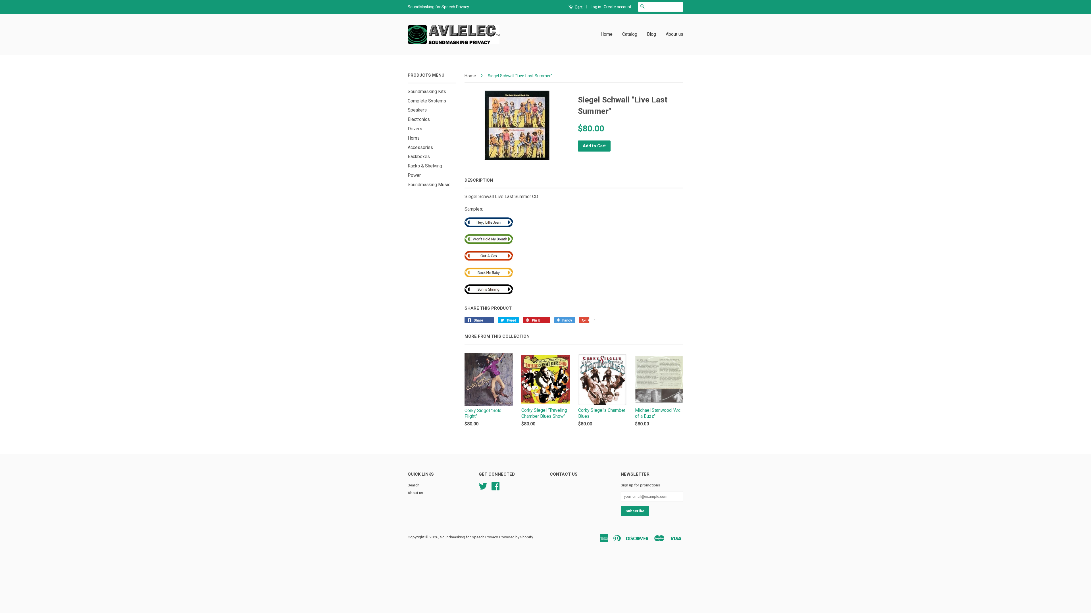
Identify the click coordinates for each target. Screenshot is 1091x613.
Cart (578, 7)
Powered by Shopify (516, 537)
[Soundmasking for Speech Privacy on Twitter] (483, 485)
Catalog (629, 34)
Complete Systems (427, 101)
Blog (651, 34)
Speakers (417, 110)
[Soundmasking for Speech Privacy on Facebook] (495, 485)
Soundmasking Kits (427, 91)
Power (414, 175)
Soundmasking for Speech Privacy (468, 537)
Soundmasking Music (429, 184)
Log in (596, 7)
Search (413, 485)
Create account (617, 7)
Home (607, 34)
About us (674, 34)
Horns (414, 138)
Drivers (415, 128)
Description (479, 180)
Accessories (420, 147)
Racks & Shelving (425, 166)
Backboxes (419, 156)
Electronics (419, 119)
